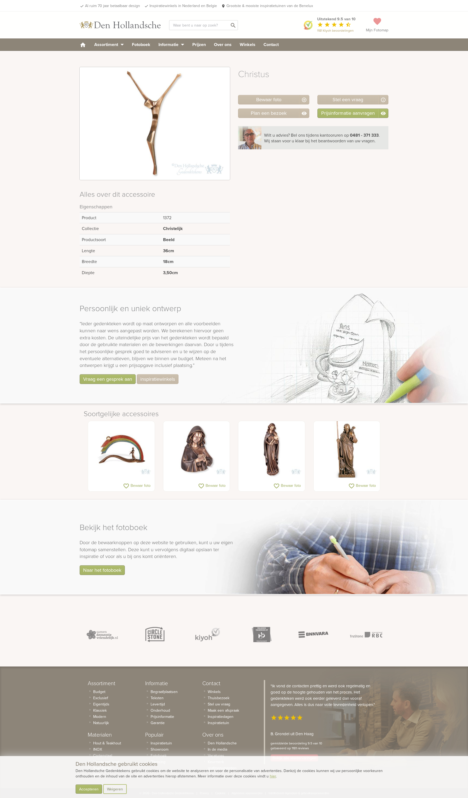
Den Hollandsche (222, 743)
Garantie (158, 722)
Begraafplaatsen (164, 691)
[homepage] (83, 44)
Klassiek (100, 710)
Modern (99, 716)
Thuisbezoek (218, 698)
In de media (217, 749)
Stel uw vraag (219, 704)
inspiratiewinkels (157, 379)
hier (273, 776)
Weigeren (115, 789)
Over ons (223, 44)
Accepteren (89, 789)
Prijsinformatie (162, 716)
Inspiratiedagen (220, 716)
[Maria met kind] (271, 449)
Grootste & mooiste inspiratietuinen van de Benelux (269, 5)
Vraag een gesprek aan (107, 379)
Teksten (157, 698)
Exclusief (100, 698)
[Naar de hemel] (121, 449)
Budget (99, 691)
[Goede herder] (347, 449)
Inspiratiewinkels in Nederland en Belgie (183, 5)
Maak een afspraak (223, 710)
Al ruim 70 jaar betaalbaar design (112, 5)
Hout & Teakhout (107, 743)
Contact (271, 44)
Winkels (247, 44)
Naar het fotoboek (102, 570)
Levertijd (158, 704)
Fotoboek (141, 44)
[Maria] (196, 449)
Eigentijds (101, 704)
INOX (97, 749)
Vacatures (216, 755)
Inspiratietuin (161, 743)
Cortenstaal (102, 755)
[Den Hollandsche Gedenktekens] (120, 24)
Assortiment (106, 44)
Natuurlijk (101, 722)
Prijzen (199, 44)
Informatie (169, 44)
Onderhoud (160, 710)
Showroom (159, 749)
